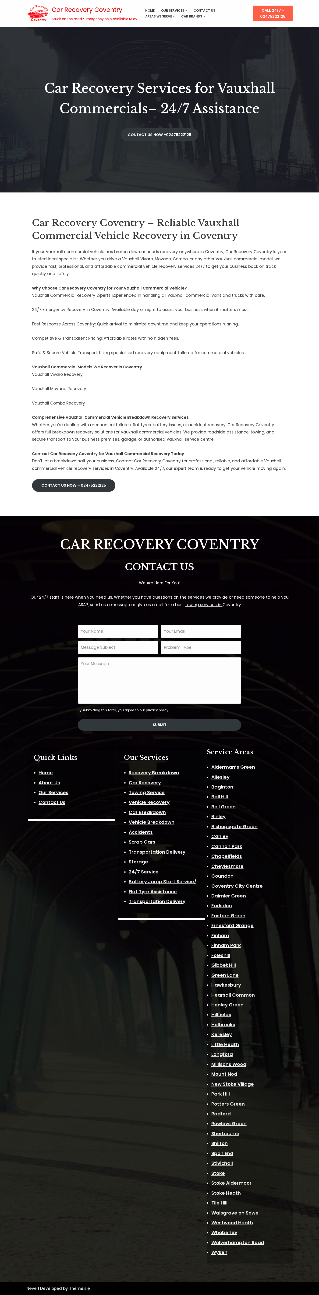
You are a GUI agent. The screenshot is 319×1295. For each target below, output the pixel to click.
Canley (219, 836)
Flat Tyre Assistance (153, 891)
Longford (222, 1054)
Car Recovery (145, 782)
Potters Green (228, 1104)
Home (150, 10)
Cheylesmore (227, 866)
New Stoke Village (232, 1084)
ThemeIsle (79, 1288)
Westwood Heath (232, 1222)
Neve (31, 1288)
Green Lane (225, 975)
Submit (160, 724)
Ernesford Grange (232, 925)
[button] (186, 10)
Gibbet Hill (223, 965)
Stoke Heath (226, 1193)
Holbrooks (223, 1024)
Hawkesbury (226, 985)
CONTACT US (204, 10)
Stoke (218, 1173)
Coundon (222, 876)
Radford (221, 1113)
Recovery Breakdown (154, 772)
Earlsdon (221, 905)
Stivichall (222, 1163)
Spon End (222, 1153)
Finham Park (226, 945)
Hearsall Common (233, 995)
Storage (138, 862)
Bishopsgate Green (234, 826)
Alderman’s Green (233, 767)
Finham (220, 935)
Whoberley (224, 1232)
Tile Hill (219, 1203)
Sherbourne (225, 1133)
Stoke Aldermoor (231, 1183)
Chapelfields (226, 856)
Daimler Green (228, 896)
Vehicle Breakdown (151, 822)
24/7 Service (144, 872)
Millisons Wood (228, 1064)
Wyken (219, 1252)
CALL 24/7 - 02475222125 (272, 13)
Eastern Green (228, 915)
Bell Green (223, 806)
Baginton (222, 787)
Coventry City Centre (237, 886)
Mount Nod (224, 1074)
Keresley (221, 1034)
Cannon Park (226, 846)
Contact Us (52, 802)
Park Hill (220, 1094)
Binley (218, 816)
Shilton (219, 1143)
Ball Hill (219, 796)
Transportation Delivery (157, 852)
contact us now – (73, 485)
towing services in (204, 604)
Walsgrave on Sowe (235, 1213)
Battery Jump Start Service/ (162, 881)
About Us (49, 782)
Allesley (220, 777)
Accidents (141, 832)
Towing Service (147, 792)
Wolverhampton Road (237, 1242)
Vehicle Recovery (149, 802)
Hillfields (221, 1014)
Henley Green (227, 1005)
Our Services (53, 792)
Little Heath (225, 1044)
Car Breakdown (147, 812)
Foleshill (220, 955)
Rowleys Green (229, 1123)
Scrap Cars (142, 842)
